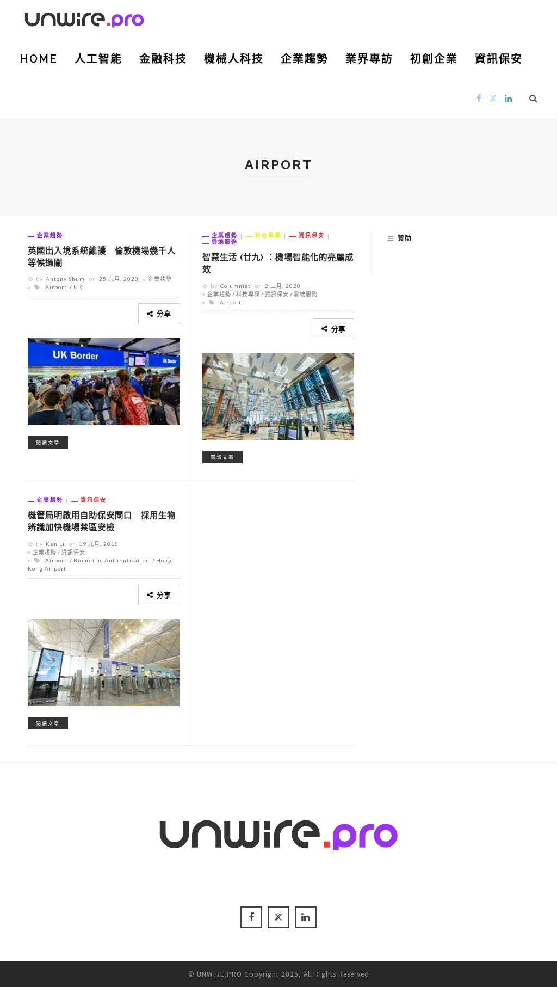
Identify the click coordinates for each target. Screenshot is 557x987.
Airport (56, 287)
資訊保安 (499, 58)
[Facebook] (479, 97)
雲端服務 (225, 241)
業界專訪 (369, 58)
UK (78, 287)
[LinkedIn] (508, 97)
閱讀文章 (48, 442)
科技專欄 (268, 235)
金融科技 (163, 58)
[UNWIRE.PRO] (84, 18)
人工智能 (98, 58)
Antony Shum (65, 278)
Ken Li (55, 544)
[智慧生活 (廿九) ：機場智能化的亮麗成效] (278, 395)
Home (39, 58)
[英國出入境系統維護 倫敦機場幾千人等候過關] (104, 380)
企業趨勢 (305, 58)
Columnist (235, 286)
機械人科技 (234, 58)
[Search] (533, 98)
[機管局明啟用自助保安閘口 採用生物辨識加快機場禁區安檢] (104, 661)
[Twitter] (493, 97)
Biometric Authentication (111, 560)
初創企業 (434, 58)
